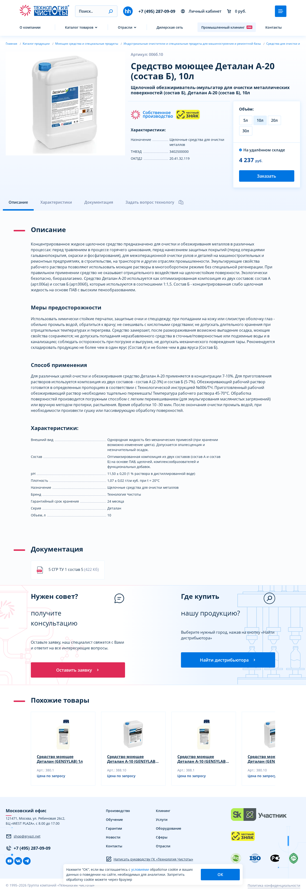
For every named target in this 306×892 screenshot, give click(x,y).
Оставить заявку (74, 670)
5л (245, 120)
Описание (18, 202)
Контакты (273, 27)
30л (245, 130)
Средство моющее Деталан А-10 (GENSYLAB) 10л (132, 759)
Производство (118, 810)
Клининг (163, 810)
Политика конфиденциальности (274, 885)
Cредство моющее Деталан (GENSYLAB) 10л (272, 759)
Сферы (161, 837)
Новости (113, 837)
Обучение (114, 819)
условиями (140, 869)
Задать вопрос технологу (150, 202)
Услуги (161, 819)
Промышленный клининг (223, 27)
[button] (110, 11)
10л (260, 120)
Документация (98, 202)
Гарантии (114, 828)
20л (274, 120)
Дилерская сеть (170, 27)
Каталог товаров (79, 27)
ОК (220, 874)
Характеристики (56, 202)
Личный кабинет (205, 11)
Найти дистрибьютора (224, 660)
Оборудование (168, 828)
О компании (30, 27)
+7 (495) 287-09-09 (156, 11)
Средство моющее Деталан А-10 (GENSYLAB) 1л (202, 759)
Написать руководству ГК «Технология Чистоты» (153, 859)
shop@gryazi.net (27, 836)
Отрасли (125, 27)
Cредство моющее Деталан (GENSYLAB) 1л (60, 759)
